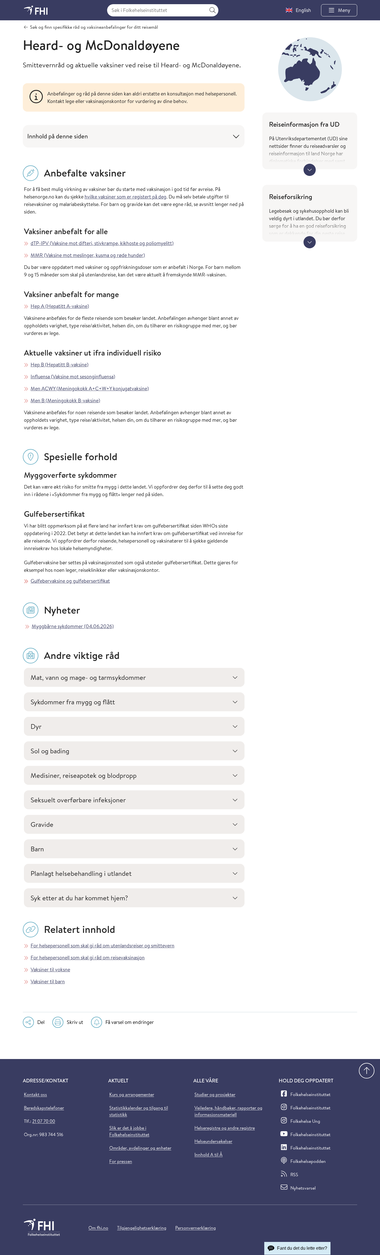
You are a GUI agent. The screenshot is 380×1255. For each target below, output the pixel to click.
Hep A (60, 306)
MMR (88, 255)
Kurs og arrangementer (131, 1094)
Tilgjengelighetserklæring (141, 1228)
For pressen (120, 1161)
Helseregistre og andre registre (224, 1128)
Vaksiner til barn (48, 981)
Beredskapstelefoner (44, 1108)
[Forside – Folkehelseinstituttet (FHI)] (36, 10)
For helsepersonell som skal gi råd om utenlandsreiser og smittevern (102, 945)
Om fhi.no (98, 1228)
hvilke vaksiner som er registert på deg (125, 196)
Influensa (73, 376)
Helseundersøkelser (213, 1141)
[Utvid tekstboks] (309, 170)
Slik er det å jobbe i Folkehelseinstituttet (129, 1131)
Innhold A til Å (208, 1154)
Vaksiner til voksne (50, 969)
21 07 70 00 (43, 1121)
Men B (65, 400)
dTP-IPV (102, 243)
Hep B (59, 364)
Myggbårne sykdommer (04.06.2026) (73, 626)
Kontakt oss (35, 1094)
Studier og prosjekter (214, 1094)
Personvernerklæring (195, 1228)
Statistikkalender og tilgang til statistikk (138, 1111)
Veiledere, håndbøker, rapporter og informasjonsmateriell (228, 1111)
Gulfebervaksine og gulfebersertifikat (70, 580)
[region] (142, 97)
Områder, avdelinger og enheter (140, 1148)
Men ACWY (90, 388)
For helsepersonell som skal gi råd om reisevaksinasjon (88, 957)
